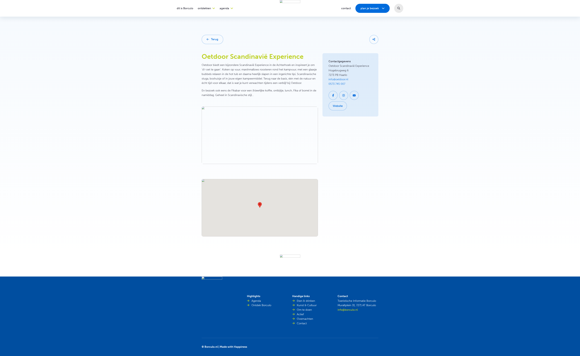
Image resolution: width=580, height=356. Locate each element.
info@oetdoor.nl (338, 79)
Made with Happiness (233, 346)
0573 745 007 (337, 84)
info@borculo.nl (348, 309)
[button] (398, 8)
